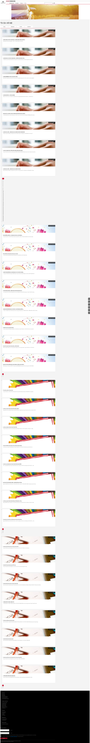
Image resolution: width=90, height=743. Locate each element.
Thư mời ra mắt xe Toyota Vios (8, 390)
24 (3, 210)
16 (3, 199)
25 (3, 212)
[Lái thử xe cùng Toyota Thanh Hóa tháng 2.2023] (28, 398)
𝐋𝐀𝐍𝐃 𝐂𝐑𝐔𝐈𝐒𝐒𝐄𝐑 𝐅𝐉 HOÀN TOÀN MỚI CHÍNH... (10, 76)
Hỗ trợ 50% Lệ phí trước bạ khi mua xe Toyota (10, 253)
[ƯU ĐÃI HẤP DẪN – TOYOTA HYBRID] (28, 85)
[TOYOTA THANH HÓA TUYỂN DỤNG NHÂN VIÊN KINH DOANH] (28, 140)
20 (3, 205)
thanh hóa (10, 1)
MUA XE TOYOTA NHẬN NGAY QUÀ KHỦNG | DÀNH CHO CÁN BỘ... (13, 364)
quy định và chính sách (14, 736)
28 (3, 216)
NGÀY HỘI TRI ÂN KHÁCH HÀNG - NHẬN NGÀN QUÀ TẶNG (12, 482)
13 (3, 195)
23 (3, 209)
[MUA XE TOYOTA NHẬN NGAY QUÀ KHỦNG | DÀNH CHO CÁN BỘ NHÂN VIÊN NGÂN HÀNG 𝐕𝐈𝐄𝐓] (28, 354)
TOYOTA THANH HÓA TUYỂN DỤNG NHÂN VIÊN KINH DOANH (13, 150)
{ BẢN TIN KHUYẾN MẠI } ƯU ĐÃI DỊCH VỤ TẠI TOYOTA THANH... (13, 272)
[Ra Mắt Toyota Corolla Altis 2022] (28, 317)
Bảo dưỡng (3, 695)
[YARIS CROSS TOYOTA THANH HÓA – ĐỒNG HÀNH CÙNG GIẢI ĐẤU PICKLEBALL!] (28, 29)
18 (3, 202)
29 (3, 217)
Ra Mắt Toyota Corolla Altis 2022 (8, 327)
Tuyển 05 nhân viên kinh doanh (8, 638)
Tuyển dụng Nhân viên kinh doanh (8, 620)
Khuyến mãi (12, 26)
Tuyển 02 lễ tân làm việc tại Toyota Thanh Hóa (10, 583)
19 (3, 203)
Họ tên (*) (11, 730)
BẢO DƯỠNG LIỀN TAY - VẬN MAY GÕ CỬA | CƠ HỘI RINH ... (12, 235)
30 (3, 219)
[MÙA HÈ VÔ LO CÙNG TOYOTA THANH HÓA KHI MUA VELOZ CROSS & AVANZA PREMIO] (28, 103)
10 (3, 191)
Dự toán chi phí (4, 703)
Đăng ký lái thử (4, 705)
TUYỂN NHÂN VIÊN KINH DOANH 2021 (9, 675)
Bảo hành (3, 694)
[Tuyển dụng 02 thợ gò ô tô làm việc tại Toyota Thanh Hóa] (28, 647)
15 (3, 198)
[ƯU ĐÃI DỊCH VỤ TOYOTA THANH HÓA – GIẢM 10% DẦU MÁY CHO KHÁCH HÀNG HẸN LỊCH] (28, 48)
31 (3, 220)
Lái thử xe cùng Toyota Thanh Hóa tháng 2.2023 (11, 408)
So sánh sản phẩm (4, 702)
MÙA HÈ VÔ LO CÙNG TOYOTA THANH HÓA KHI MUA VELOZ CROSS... (14, 113)
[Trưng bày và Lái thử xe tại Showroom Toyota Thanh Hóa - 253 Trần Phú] (28, 509)
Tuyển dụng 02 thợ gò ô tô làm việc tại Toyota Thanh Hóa (12, 657)
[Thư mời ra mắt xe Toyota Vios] (28, 380)
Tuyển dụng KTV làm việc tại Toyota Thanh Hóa (10, 546)
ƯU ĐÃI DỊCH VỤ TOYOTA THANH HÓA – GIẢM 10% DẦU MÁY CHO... (14, 58)
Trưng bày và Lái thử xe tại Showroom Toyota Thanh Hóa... (12, 519)
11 (3, 192)
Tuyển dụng (29, 26)
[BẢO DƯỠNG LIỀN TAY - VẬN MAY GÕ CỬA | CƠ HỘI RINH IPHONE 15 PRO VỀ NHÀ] (28, 225)
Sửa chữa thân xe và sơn (5, 698)
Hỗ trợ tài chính (4, 704)
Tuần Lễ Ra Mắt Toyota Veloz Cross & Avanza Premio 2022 (12, 445)
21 (3, 206)
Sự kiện (21, 26)
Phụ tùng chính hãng (5, 696)
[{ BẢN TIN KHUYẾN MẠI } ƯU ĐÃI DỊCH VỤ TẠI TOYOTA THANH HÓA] (28, 262)
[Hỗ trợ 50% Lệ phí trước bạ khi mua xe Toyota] (28, 243)
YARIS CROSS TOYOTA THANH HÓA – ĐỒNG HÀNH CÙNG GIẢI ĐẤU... (14, 39)
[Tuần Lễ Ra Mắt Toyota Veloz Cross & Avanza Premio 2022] (28, 435)
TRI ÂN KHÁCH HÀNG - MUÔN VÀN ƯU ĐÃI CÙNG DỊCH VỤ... (12, 290)
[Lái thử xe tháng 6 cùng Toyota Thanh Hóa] (28, 417)
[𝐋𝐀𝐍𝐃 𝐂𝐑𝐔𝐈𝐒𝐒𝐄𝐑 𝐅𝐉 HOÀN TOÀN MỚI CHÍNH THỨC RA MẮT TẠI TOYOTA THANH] (28, 66)
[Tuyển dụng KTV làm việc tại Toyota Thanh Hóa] (28, 536)
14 (3, 196)
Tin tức (4, 26)
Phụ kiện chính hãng (5, 697)
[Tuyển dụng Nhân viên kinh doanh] (28, 610)
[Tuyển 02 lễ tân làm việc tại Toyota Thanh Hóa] (28, 573)
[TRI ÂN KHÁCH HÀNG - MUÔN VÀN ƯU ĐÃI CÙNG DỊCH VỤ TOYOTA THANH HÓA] (28, 280)
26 (3, 213)
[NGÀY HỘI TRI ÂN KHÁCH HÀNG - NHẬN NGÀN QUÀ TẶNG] (28, 472)
